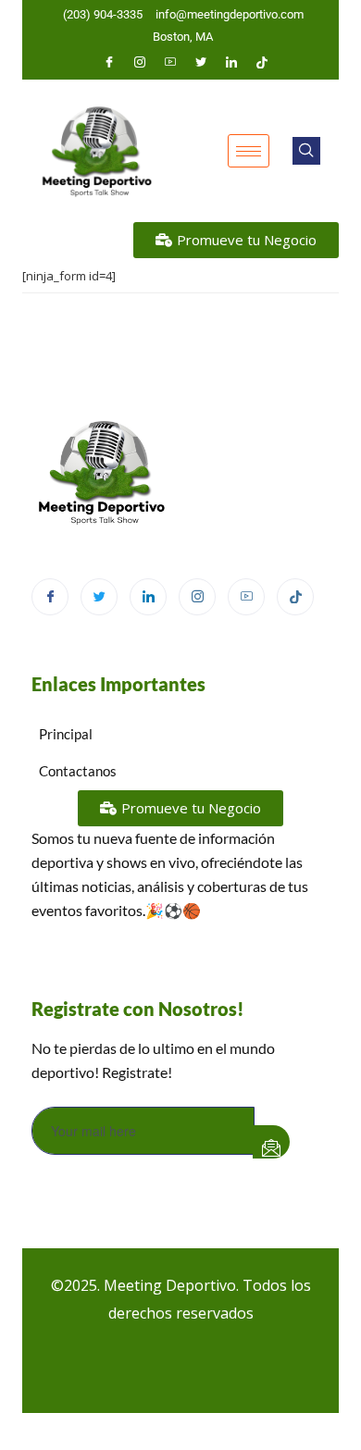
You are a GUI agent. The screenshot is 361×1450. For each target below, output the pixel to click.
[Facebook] (109, 62)
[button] (306, 151)
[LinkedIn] (231, 62)
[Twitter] (201, 62)
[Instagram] (140, 62)
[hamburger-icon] (248, 150)
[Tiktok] (262, 62)
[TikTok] (295, 596)
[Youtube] (170, 62)
